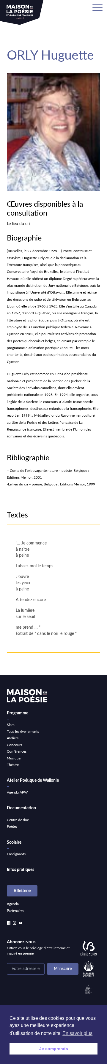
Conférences (16, 751)
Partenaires (15, 911)
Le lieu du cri (18, 224)
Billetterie (22, 891)
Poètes (12, 826)
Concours (14, 745)
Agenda (13, 904)
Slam (11, 725)
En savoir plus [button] (77, 1033)
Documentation (21, 808)
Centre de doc (18, 820)
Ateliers (12, 738)
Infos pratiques (20, 870)
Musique (14, 758)
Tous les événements (23, 731)
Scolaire (14, 842)
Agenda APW (17, 792)
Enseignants (16, 854)
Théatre (13, 765)
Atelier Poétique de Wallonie (33, 780)
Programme (17, 713)
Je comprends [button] (53, 1048)
